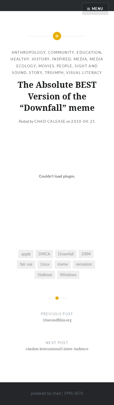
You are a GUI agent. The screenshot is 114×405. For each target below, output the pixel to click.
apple (25, 254)
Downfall (66, 254)
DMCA (44, 254)
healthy (20, 59)
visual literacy (84, 73)
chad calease (50, 122)
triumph (54, 73)
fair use (26, 264)
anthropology (29, 53)
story (35, 73)
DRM (86, 254)
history (41, 59)
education (89, 53)
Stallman (45, 275)
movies (46, 66)
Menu (97, 9)
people (64, 66)
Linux (45, 264)
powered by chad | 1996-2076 (57, 394)
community (61, 53)
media (80, 59)
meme (62, 264)
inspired (61, 59)
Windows (68, 275)
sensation (84, 264)
